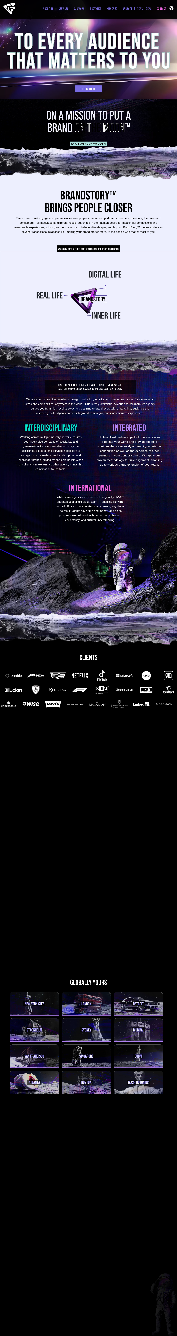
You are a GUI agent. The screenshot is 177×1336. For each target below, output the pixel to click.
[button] (171, 9)
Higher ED (112, 8)
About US (48, 8)
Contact (161, 8)
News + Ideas (144, 8)
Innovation (96, 8)
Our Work (79, 8)
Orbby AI (127, 8)
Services (63, 8)
